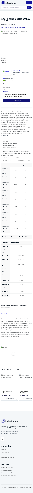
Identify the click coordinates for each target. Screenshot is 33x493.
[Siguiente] (13, 354)
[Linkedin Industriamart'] (2, 439)
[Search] (29, 7)
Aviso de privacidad (7, 473)
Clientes (3, 449)
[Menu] (29, 2)
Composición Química (9, 148)
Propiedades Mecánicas (10, 143)
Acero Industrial (26, 15)
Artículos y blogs (6, 470)
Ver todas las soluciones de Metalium (13, 27)
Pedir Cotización (16, 104)
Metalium (4, 313)
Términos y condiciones (8, 476)
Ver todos (5, 91)
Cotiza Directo (17, 100)
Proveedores (5, 452)
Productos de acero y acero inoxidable (11, 15)
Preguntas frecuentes (7, 458)
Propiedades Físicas (8, 145)
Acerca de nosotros (7, 467)
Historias (3, 455)
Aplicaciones (6, 141)
